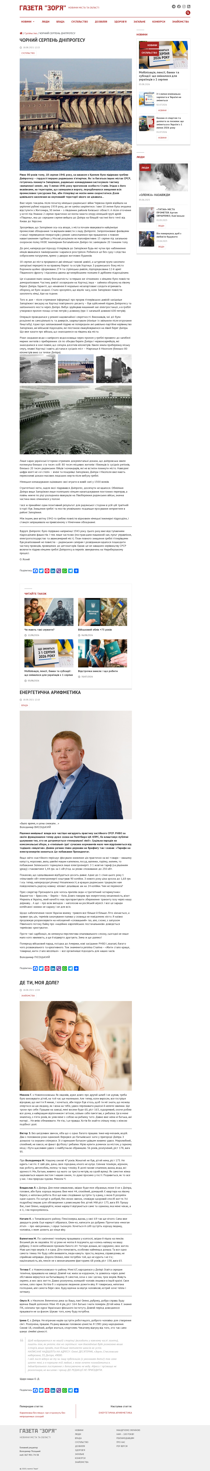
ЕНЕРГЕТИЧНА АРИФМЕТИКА (115, 1412)
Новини (26, 21)
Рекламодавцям (125, 1438)
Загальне (139, 21)
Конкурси (158, 21)
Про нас (121, 1442)
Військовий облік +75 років (95, 629)
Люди (45, 21)
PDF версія (122, 1446)
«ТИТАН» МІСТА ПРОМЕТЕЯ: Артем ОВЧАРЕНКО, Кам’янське (171, 212)
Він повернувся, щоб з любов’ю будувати (169, 235)
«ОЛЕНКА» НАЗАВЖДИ (154, 195)
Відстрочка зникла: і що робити (98, 671)
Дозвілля (101, 21)
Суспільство (79, 21)
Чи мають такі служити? (39, 629)
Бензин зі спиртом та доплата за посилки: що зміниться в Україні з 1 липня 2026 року (170, 122)
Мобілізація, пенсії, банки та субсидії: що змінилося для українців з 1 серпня (159, 75)
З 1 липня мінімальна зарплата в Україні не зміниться (169, 97)
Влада (60, 21)
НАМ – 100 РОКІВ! (125, 1434)
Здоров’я (80, 1450)
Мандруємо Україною (128, 1430)
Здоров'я (120, 21)
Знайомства (180, 21)
